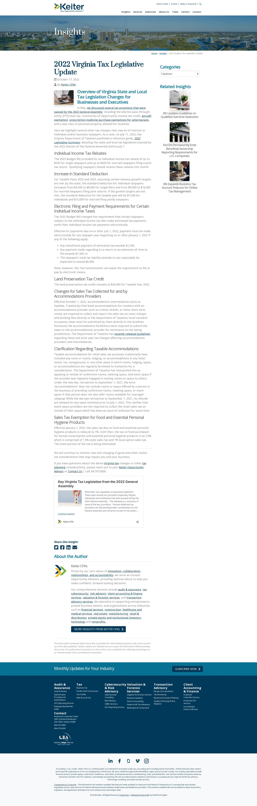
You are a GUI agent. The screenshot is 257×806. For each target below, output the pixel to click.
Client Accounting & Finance (192, 687)
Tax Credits (81, 694)
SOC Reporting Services (64, 703)
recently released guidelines (132, 334)
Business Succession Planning (166, 698)
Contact (197, 11)
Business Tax (81, 688)
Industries (150, 11)
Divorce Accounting (135, 701)
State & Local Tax (83, 697)
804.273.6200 (59, 728)
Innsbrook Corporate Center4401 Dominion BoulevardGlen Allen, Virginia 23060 (66, 719)
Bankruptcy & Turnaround (138, 708)
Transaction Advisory (163, 686)
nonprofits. (99, 621)
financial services (92, 609)
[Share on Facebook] (62, 548)
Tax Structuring (160, 694)
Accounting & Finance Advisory (191, 708)
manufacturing (118, 613)
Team (175, 11)
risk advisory (98, 593)
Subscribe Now (186, 669)
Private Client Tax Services (87, 691)
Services (137, 11)
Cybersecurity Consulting (110, 696)
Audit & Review (60, 691)
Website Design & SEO (140, 795)
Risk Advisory (110, 700)
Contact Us (75, 471)
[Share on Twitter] (56, 548)
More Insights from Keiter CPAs (97, 629)
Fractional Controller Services (191, 696)
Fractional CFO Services (190, 702)
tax (145, 589)
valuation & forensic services (101, 597)
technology (78, 621)
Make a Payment (188, 4)
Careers (185, 11)
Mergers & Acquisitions (163, 691)
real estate (100, 613)
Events (174, 4)
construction (113, 609)
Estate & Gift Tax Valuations (138, 704)
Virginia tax (111, 463)
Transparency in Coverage (65, 784)
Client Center (162, 4)
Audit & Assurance (62, 686)
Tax (79, 684)
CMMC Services (111, 704)
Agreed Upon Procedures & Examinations (60, 697)
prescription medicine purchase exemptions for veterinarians (109, 120)
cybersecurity (79, 593)
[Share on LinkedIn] (68, 548)
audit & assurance (129, 589)
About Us (164, 11)
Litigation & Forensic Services (139, 694)
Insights (126, 11)
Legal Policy (124, 795)
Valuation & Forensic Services (136, 687)
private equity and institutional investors (114, 617)
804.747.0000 (59, 725)
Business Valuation (135, 698)
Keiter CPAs (68, 84)
